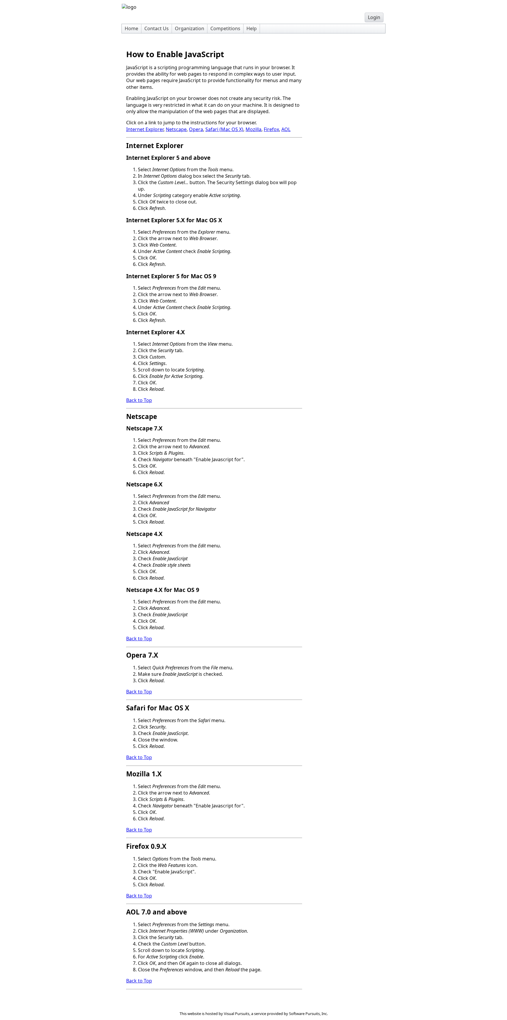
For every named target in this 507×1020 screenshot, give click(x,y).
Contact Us (156, 28)
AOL (285, 129)
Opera (196, 129)
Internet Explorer (144, 129)
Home (131, 28)
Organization (189, 28)
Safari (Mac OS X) (224, 129)
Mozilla (253, 129)
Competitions (225, 28)
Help (251, 28)
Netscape (176, 129)
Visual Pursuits (236, 1013)
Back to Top (139, 400)
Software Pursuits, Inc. (308, 1013)
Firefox (271, 129)
